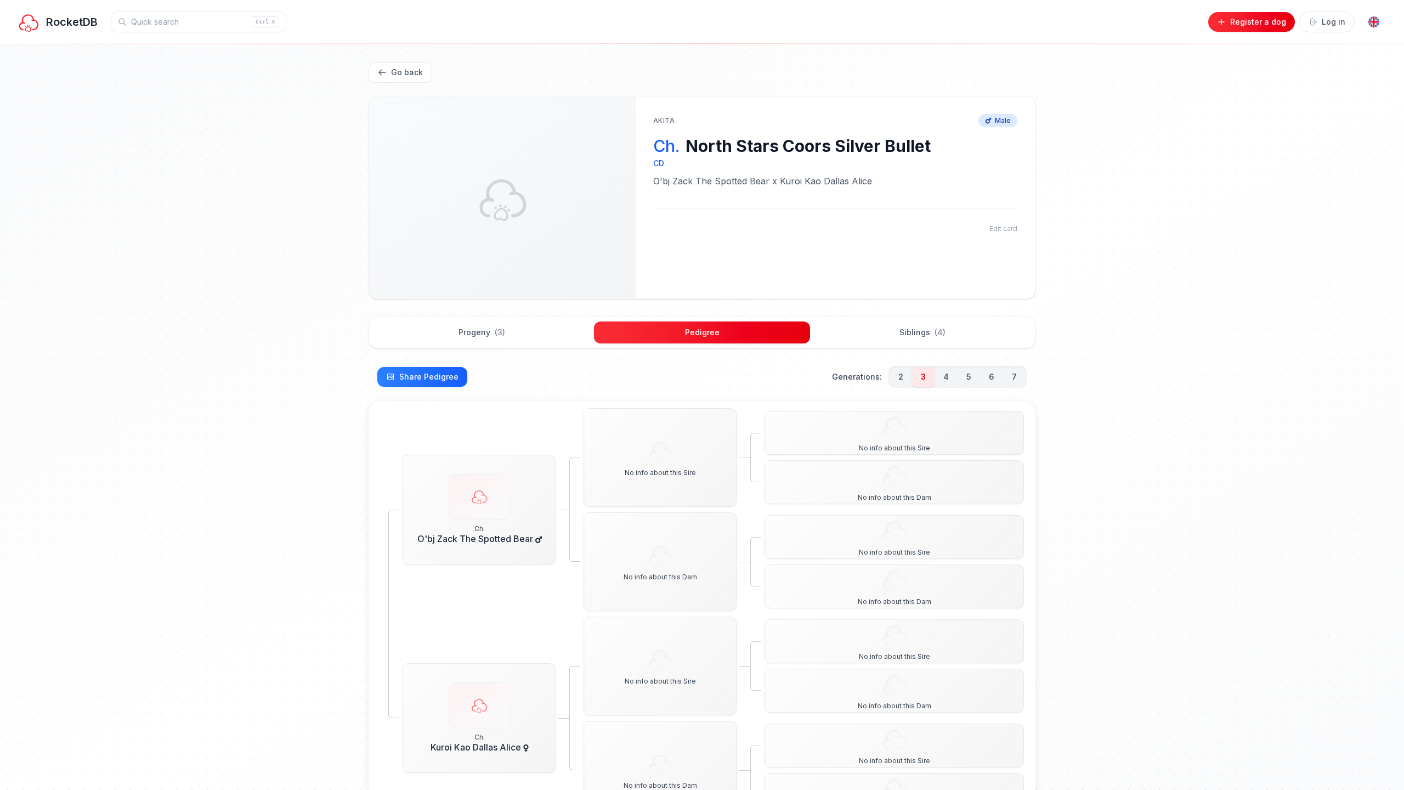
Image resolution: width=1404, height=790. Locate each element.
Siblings (922, 332)
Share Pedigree (428, 376)
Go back (407, 72)
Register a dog (1258, 21)
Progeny (481, 332)
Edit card (1003, 228)
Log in (1333, 21)
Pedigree (702, 332)
